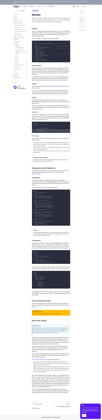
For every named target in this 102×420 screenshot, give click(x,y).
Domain (16, 56)
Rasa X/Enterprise (50, 6)
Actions (16, 60)
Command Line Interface (20, 25)
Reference (16, 73)
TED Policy (44, 359)
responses (53, 86)
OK (84, 415)
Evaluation (17, 62)
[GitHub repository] (74, 6)
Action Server (16, 69)
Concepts (16, 43)
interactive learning (49, 161)
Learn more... (85, 412)
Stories (17, 51)
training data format (64, 342)
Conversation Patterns (19, 29)
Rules (17, 54)
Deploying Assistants (18, 35)
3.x (15, 82)
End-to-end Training (82, 30)
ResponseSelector (36, 174)
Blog (78, 6)
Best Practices (18, 27)
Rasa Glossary (18, 33)
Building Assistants (18, 20)
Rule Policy (37, 359)
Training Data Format (20, 47)
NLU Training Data (19, 49)
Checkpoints (82, 21)
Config (16, 58)
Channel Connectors (19, 64)
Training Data (17, 45)
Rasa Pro (26, 6)
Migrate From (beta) (19, 23)
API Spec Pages (17, 77)
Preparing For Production (20, 31)
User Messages (82, 11)
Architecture (17, 66)
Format (80, 10)
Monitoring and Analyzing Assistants (19, 38)
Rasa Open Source (40, 6)
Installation (16, 18)
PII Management (17, 41)
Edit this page (36, 408)
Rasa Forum (55, 332)
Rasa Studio (32, 6)
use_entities (59, 80)
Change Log (16, 75)
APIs (15, 71)
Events (40, 109)
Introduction (16, 14)
